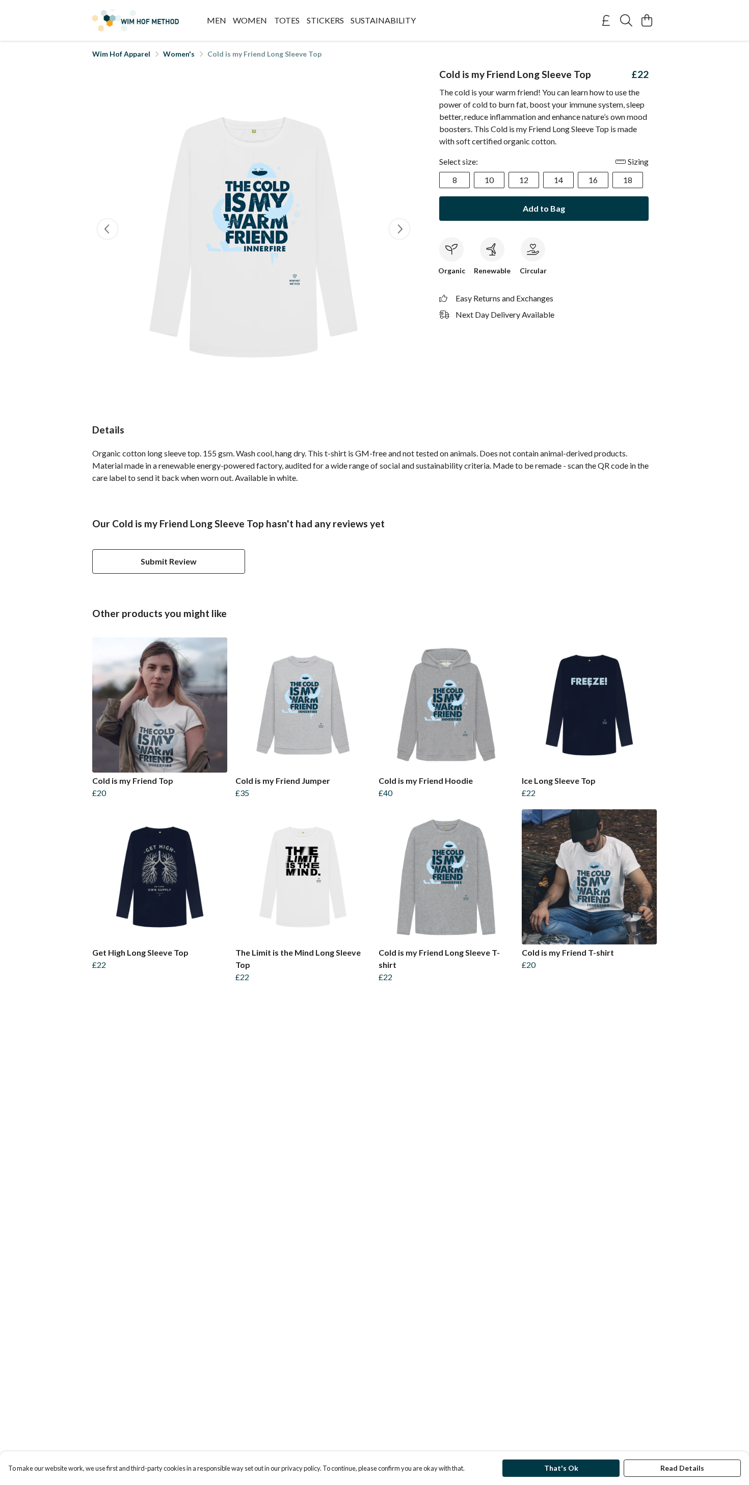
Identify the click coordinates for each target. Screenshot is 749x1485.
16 (593, 180)
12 (523, 180)
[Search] (626, 20)
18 (627, 180)
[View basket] (646, 20)
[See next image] (399, 229)
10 (489, 180)
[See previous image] (107, 229)
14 (558, 180)
